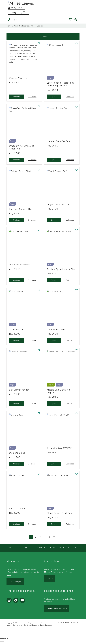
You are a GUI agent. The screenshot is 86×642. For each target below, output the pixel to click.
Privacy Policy (11, 625)
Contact (62, 548)
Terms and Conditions (24, 625)
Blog (27, 548)
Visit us (50, 578)
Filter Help (52, 548)
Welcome (12, 548)
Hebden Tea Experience (57, 608)
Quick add (32, 96)
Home (9, 25)
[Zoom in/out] (1, 638)
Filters (44, 36)
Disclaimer (35, 625)
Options (16, 96)
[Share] (5, 638)
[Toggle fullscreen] (3, 638)
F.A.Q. (20, 548)
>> (55, 536)
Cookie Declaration (46, 625)
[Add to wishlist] (39, 43)
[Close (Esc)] (7, 638)
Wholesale (72, 548)
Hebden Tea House (38, 548)
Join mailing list (15, 581)
